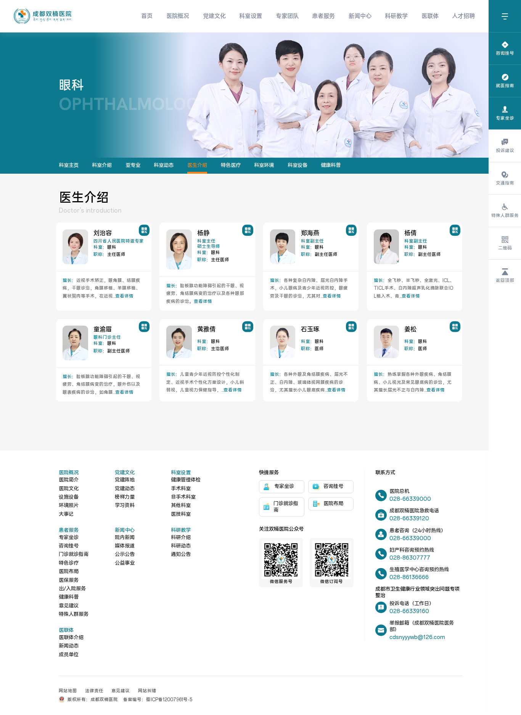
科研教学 (396, 16)
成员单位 (69, 655)
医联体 (430, 16)
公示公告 (125, 554)
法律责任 (94, 691)
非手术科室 (183, 497)
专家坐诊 (69, 537)
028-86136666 (409, 577)
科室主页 (69, 165)
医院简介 (69, 480)
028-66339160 (409, 611)
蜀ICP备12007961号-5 (169, 699)
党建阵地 (125, 480)
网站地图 (68, 691)
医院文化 (69, 489)
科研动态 (181, 546)
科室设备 (297, 165)
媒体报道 (125, 546)
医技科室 (181, 514)
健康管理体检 (186, 480)
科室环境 (264, 165)
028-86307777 (409, 558)
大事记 (66, 514)
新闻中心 (360, 16)
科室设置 (250, 16)
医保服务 (69, 580)
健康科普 (331, 165)
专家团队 (287, 16)
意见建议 (69, 606)
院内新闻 (125, 537)
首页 (147, 16)
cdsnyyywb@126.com (417, 637)
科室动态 (164, 165)
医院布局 (69, 571)
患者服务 (323, 16)
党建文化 (214, 16)
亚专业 (132, 165)
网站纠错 (147, 691)
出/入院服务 (72, 589)
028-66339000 (410, 499)
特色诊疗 (69, 563)
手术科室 (181, 489)
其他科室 (181, 505)
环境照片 (69, 505)
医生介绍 (197, 165)
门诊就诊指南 (73, 554)
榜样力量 (125, 497)
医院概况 (177, 16)
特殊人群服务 (73, 614)
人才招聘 (463, 16)
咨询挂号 (69, 546)
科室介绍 (102, 165)
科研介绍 (181, 537)
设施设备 (69, 497)
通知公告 (181, 554)
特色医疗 (231, 165)
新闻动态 (69, 646)
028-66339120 (409, 518)
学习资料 (125, 505)
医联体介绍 (71, 637)
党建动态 (125, 489)
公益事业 (125, 563)
